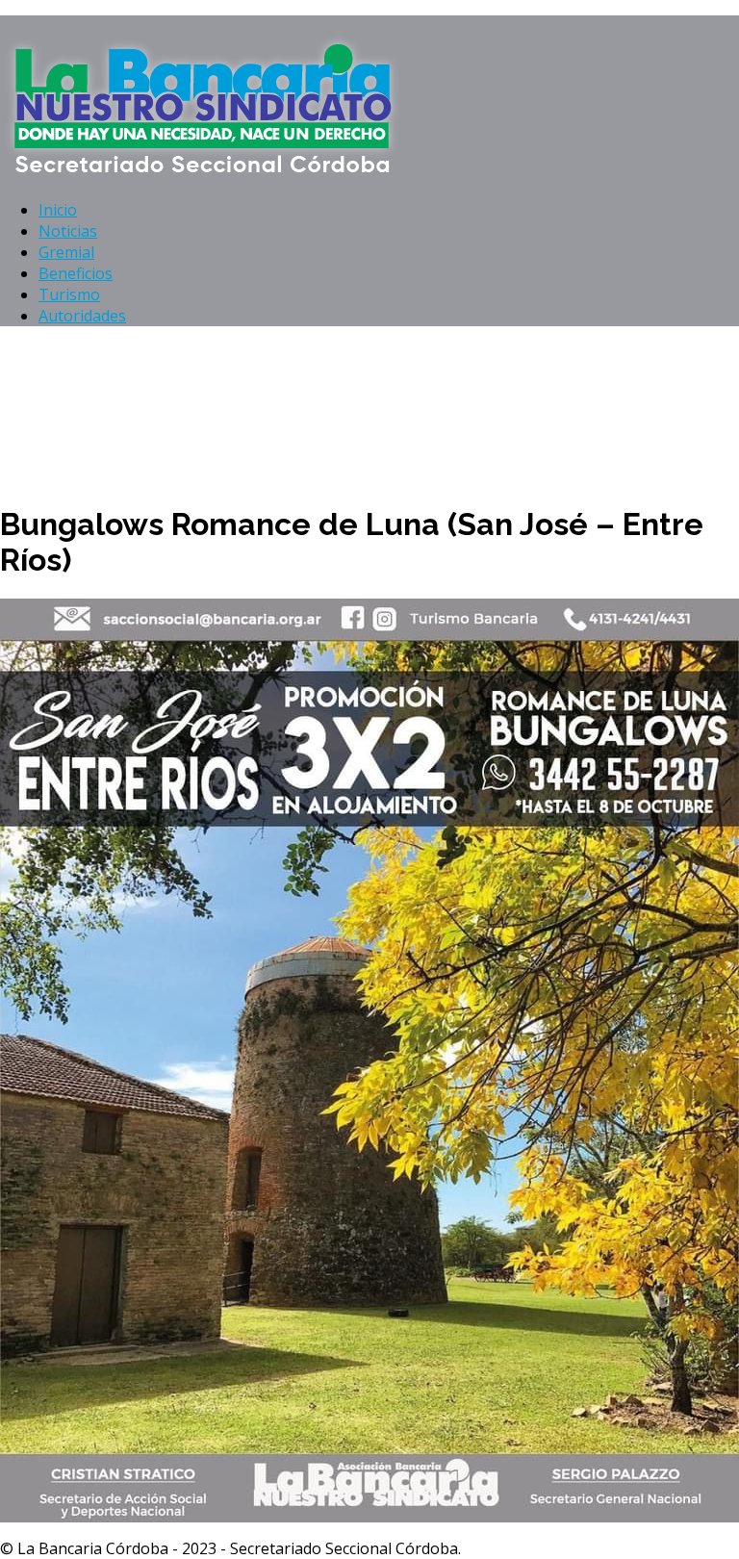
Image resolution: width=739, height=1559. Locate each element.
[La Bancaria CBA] (206, 173)
